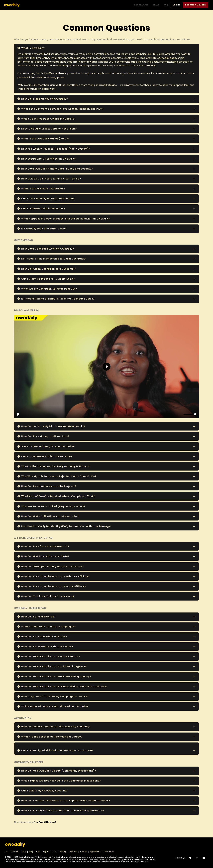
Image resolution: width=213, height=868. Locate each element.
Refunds (73, 851)
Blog (31, 851)
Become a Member (195, 4)
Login (176, 4)
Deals (156, 4)
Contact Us (108, 851)
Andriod (14, 851)
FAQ (166, 4)
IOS (6, 851)
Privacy (63, 851)
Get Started (141, 4)
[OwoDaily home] (11, 5)
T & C (54, 851)
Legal (45, 851)
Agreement (95, 851)
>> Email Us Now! (46, 822)
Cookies (83, 851)
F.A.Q (24, 851)
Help (38, 851)
